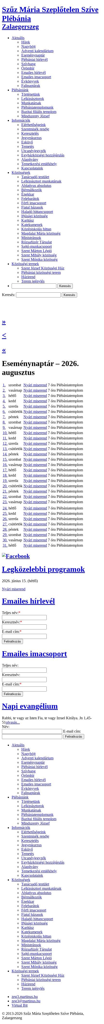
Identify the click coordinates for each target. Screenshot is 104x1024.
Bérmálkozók (31, 190)
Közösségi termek (25, 264)
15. (5, 459)
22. (5, 496)
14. (5, 454)
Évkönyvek (30, 81)
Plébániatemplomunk (37, 107)
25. (5, 513)
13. (5, 449)
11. (5, 438)
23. (5, 502)
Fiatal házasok (32, 207)
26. (5, 519)
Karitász (27, 220)
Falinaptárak (30, 86)
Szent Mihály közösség (39, 255)
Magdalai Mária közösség (40, 233)
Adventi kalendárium (37, 51)
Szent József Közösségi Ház (42, 268)
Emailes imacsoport (36, 77)
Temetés (27, 146)
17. (5, 470)
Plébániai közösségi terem (41, 272)
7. (4, 417)
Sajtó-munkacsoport (36, 246)
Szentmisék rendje (35, 129)
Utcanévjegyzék (33, 151)
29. (5, 535)
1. (4, 385)
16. (5, 465)
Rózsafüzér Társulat (36, 242)
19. (5, 481)
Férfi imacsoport (33, 203)
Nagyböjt (28, 46)
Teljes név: (11, 613)
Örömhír (27, 68)
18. (5, 475)
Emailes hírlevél (33, 73)
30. (5, 540)
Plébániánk (20, 90)
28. (5, 529)
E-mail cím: (12, 631)
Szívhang (28, 64)
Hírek (25, 42)
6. (4, 412)
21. (5, 491)
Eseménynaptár (33, 55)
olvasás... (13, 722)
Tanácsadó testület (35, 177)
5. (4, 406)
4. (4, 401)
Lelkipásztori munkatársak (41, 181)
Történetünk (30, 94)
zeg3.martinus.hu (25, 997)
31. (5, 545)
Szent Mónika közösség (39, 259)
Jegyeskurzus (31, 138)
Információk (21, 120)
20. (5, 486)
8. (4, 422)
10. (5, 433)
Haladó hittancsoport (37, 212)
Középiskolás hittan (36, 229)
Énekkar (27, 194)
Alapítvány (29, 159)
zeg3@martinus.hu (26, 1001)
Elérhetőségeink (33, 125)
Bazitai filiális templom (38, 112)
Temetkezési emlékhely (39, 164)
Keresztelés (30, 133)
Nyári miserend (35, 385)
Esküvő (27, 142)
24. (5, 508)
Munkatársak (31, 103)
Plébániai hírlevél (34, 59)
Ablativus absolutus (36, 186)
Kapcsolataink (32, 168)
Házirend (28, 277)
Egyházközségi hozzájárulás (42, 155)
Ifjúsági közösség (34, 216)
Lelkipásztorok (32, 99)
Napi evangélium (30, 706)
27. (5, 524)
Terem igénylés (33, 281)
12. (5, 443)
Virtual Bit (20, 1005)
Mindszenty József (35, 116)
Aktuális (18, 38)
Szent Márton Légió (36, 251)
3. (4, 396)
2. (4, 390)
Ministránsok (31, 238)
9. (4, 427)
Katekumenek (32, 225)
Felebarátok (30, 199)
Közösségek (21, 172)
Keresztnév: (12, 622)
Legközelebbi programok (43, 569)
